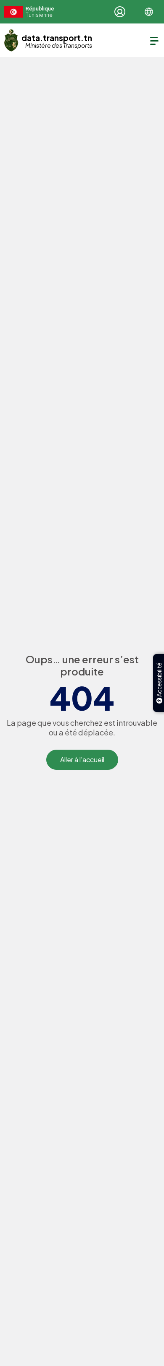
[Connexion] (120, 11)
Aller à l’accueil (82, 759)
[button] (149, 11)
